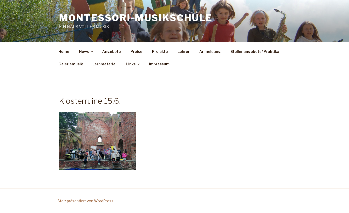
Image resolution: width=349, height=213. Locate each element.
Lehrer (184, 51)
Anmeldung (210, 51)
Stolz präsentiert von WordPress (85, 201)
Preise (136, 51)
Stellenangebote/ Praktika (254, 51)
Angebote (111, 51)
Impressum (159, 64)
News (84, 51)
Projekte (160, 51)
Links (131, 64)
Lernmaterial (104, 64)
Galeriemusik (71, 64)
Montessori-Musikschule (136, 17)
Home (64, 51)
